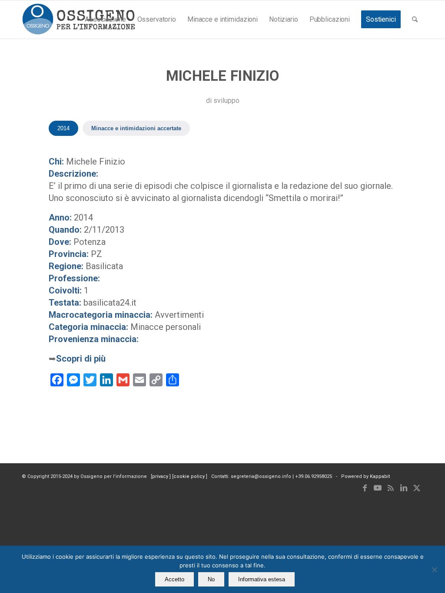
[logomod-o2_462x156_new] (78, 19)
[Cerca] (414, 19)
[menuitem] (105, 19)
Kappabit (380, 476)
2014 (63, 128)
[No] (434, 569)
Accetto (174, 579)
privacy (160, 476)
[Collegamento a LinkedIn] (403, 487)
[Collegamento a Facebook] (364, 487)
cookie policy (189, 476)
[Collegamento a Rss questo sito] (390, 487)
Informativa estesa (261, 579)
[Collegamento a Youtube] (377, 487)
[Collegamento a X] (416, 487)
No (211, 579)
